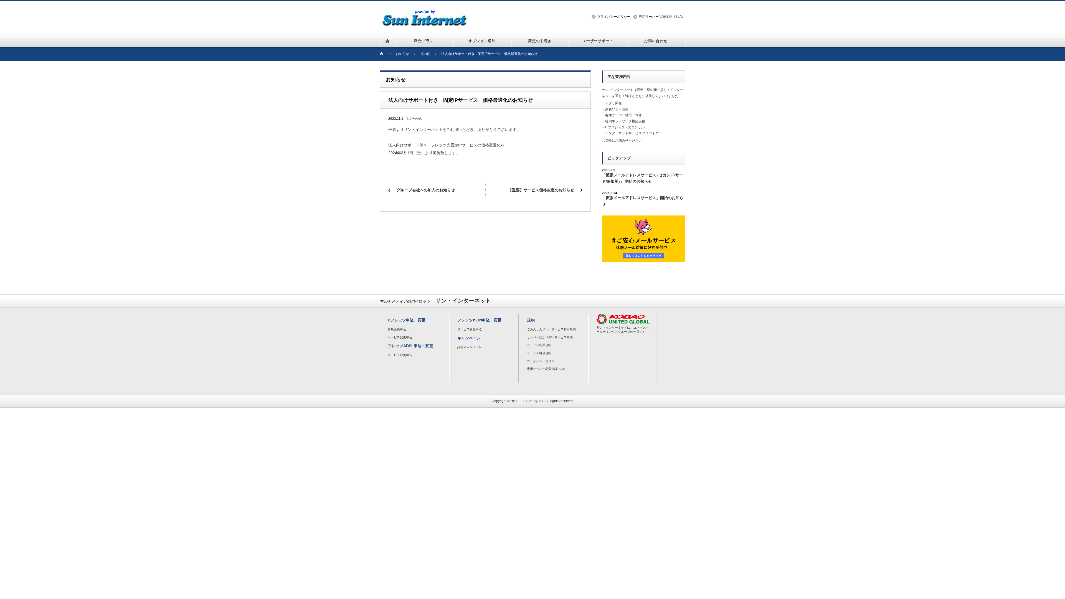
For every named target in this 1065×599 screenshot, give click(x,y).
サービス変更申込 (400, 337)
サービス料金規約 (539, 353)
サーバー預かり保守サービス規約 (550, 337)
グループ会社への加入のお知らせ (426, 190)
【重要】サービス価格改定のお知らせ (541, 190)
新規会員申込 (397, 329)
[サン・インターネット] (425, 12)
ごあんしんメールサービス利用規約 (551, 329)
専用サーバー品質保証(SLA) (546, 368)
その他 (417, 119)
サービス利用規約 (539, 345)
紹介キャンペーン (469, 347)
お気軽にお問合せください (622, 141)
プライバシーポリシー (613, 17)
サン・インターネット (528, 401)
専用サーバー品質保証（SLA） (662, 17)
